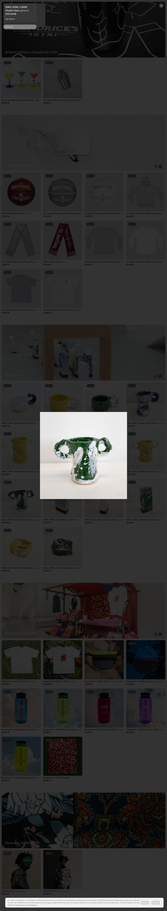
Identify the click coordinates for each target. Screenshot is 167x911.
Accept (145, 902)
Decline (155, 902)
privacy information (28, 905)
